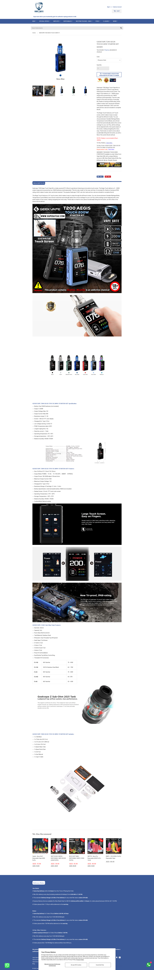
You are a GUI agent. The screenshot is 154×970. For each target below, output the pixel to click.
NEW (33, 21)
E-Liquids (106, 21)
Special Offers (44, 21)
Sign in (108, 7)
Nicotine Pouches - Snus (84, 21)
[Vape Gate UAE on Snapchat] (117, 957)
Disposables (67, 21)
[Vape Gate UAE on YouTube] (120, 957)
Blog (33, 963)
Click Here (109, 143)
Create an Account (117, 7)
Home (34, 32)
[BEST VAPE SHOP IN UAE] (109, 166)
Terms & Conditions (37, 959)
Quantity (99, 65)
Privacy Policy (80, 959)
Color (98, 56)
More (115, 21)
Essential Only (100, 965)
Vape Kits (56, 21)
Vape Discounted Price (38, 961)
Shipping (106, 50)
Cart (118, 11)
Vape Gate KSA (36, 957)
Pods (97, 21)
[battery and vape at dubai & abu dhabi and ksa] (112, 143)
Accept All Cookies (76, 965)
